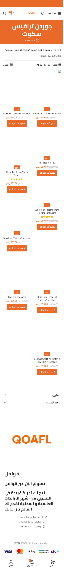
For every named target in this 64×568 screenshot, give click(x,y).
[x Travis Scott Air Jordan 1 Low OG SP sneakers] (47, 334)
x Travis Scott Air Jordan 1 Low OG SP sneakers (47, 360)
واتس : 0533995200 (30, 526)
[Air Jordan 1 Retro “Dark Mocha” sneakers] (47, 199)
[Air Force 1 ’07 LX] (47, 142)
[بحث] (43, 13)
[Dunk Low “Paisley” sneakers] (17, 213)
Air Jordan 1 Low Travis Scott (17, 173)
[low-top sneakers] (17, 272)
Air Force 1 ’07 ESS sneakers (47, 113)
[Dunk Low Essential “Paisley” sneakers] (47, 272)
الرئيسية (57, 50)
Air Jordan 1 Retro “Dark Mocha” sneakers (47, 211)
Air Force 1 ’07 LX (47, 163)
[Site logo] (32, 13)
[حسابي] (4, 13)
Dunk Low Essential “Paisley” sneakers (47, 298)
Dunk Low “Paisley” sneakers (17, 238)
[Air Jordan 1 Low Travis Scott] (17, 147)
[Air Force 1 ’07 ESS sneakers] (47, 89)
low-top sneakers (17, 297)
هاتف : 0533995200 (30, 521)
